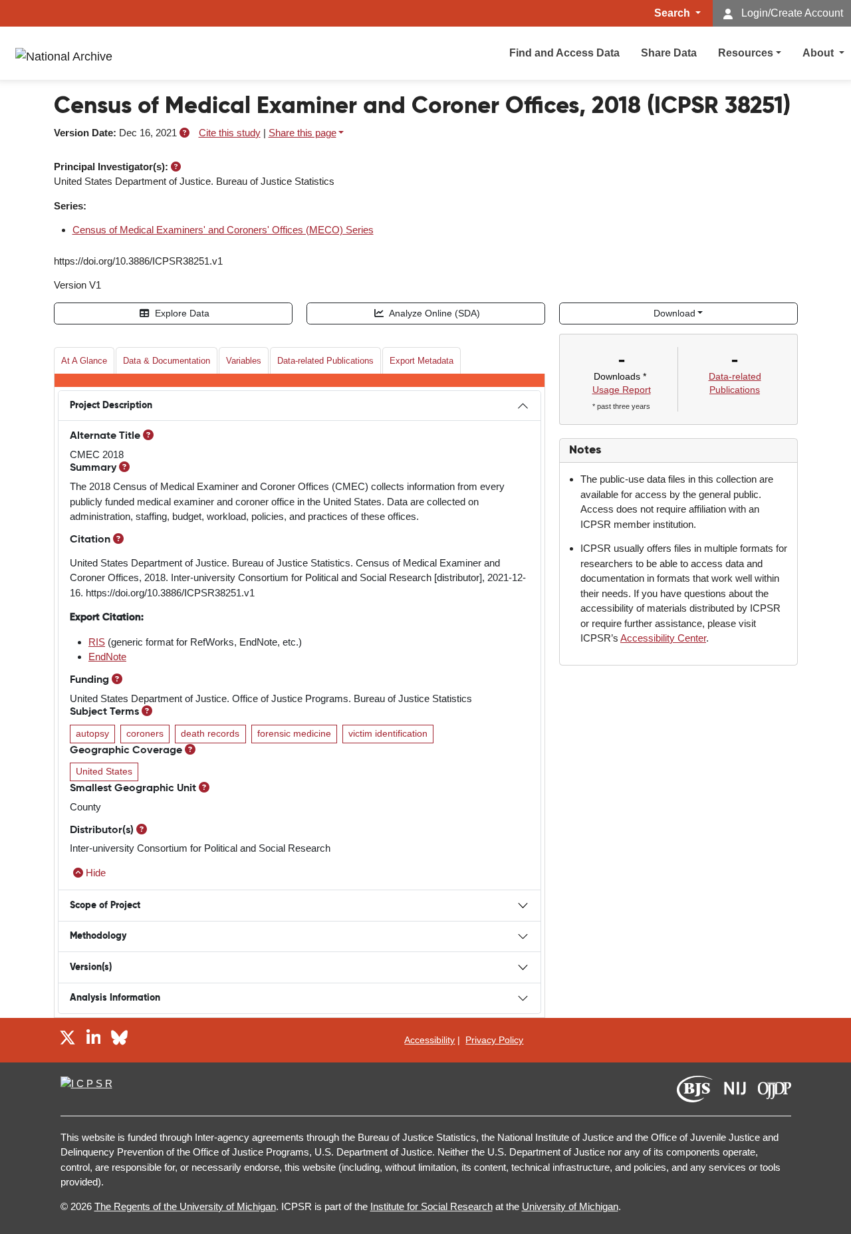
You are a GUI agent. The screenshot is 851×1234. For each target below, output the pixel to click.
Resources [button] (745, 53)
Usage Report (621, 389)
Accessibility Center (663, 638)
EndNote (107, 656)
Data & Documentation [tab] (166, 361)
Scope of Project (105, 905)
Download (674, 313)
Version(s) (91, 967)
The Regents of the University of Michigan (185, 1206)
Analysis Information (115, 998)
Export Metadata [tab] (421, 361)
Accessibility (429, 1040)
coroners (145, 734)
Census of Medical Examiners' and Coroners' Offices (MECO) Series (223, 229)
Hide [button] (96, 872)
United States (104, 772)
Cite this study (230, 132)
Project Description (111, 405)
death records (210, 734)
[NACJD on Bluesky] (119, 1039)
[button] (184, 132)
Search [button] (673, 13)
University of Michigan (570, 1206)
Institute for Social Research (431, 1206)
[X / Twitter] (67, 1039)
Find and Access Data (564, 53)
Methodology (98, 936)
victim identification (387, 734)
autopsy (92, 734)
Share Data (669, 53)
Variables (243, 361)
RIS (96, 642)
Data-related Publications (325, 361)
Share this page (302, 132)
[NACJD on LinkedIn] (93, 1039)
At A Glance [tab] (84, 361)
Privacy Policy (494, 1040)
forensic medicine (294, 734)
